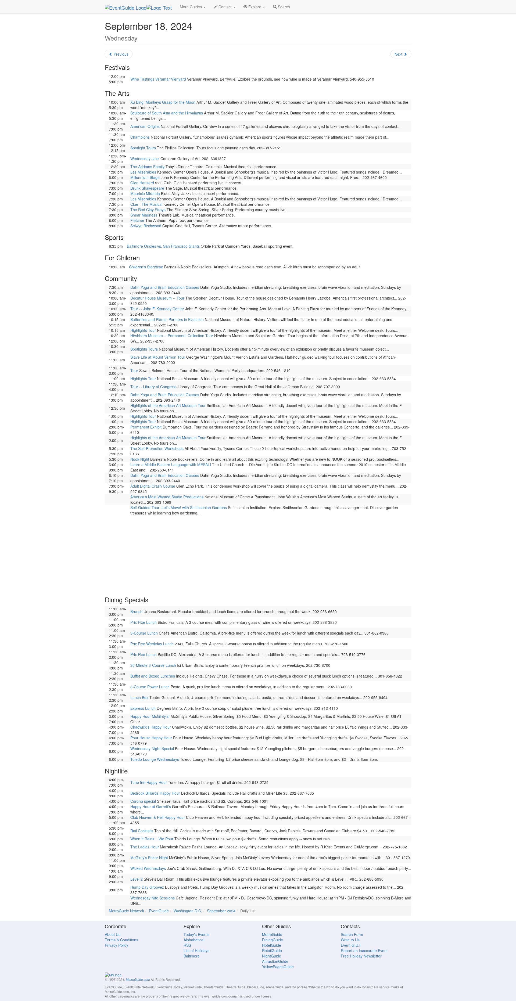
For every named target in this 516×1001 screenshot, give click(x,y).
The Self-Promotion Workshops (157, 448)
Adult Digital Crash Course (152, 486)
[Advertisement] (258, 553)
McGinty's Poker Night (149, 857)
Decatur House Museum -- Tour (157, 298)
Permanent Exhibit (146, 427)
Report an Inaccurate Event (364, 950)
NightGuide (271, 956)
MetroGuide (272, 934)
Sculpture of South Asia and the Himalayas (166, 113)
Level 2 (136, 879)
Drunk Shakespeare (147, 188)
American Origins (145, 126)
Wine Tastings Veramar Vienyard (158, 79)
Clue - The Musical (146, 204)
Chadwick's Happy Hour (150, 727)
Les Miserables (143, 172)
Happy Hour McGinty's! (150, 716)
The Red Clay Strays (148, 209)
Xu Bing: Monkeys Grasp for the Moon (162, 102)
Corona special (143, 801)
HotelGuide (271, 945)
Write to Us (350, 939)
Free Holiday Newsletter (361, 956)
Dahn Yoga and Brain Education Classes (164, 287)
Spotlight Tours (143, 147)
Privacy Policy (116, 945)
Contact (225, 6)
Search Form (352, 934)
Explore (254, 6)
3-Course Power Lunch (150, 686)
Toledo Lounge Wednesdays (154, 759)
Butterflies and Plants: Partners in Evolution (167, 319)
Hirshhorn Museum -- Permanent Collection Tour (171, 335)
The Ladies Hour (144, 846)
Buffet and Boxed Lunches (152, 676)
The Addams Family (147, 166)
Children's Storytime (146, 266)
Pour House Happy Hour (151, 737)
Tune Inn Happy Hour (148, 782)
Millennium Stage (145, 177)
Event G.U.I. (351, 945)
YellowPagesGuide (278, 966)
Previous (120, 54)
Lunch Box (139, 697)
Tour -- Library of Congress (153, 386)
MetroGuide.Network (126, 910)
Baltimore (192, 956)
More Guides (191, 6)
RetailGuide (272, 950)
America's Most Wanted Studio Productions (166, 496)
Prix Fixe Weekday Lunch (152, 643)
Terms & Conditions (121, 939)
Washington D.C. (188, 910)
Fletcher (137, 220)
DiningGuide (272, 939)
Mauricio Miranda (145, 193)
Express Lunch (143, 708)
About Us (112, 934)
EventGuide (159, 910)
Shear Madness (143, 215)
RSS (187, 945)
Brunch (136, 611)
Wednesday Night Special (152, 748)
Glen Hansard (142, 182)
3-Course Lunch (144, 633)
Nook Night (139, 459)
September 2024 (221, 910)
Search (283, 6)
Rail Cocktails (141, 830)
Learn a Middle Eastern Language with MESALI (170, 464)
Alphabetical (194, 939)
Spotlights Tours (144, 349)
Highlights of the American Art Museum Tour (168, 405)
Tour (134, 370)
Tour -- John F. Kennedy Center (157, 308)
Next (399, 54)
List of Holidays (196, 950)
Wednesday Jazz (144, 158)
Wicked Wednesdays (148, 868)
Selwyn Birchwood (145, 225)
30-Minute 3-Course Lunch (153, 665)
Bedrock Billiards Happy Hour (155, 793)
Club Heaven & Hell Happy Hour (157, 817)
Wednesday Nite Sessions (152, 898)
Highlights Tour (143, 330)
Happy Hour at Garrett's (150, 806)
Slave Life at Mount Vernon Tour (157, 357)
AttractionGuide (275, 961)
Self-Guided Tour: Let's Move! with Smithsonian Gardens (178, 507)
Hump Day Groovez (147, 887)
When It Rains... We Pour (151, 838)
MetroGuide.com (138, 979)
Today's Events (196, 934)
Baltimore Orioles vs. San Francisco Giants (163, 246)
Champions (140, 137)
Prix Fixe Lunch (143, 622)
